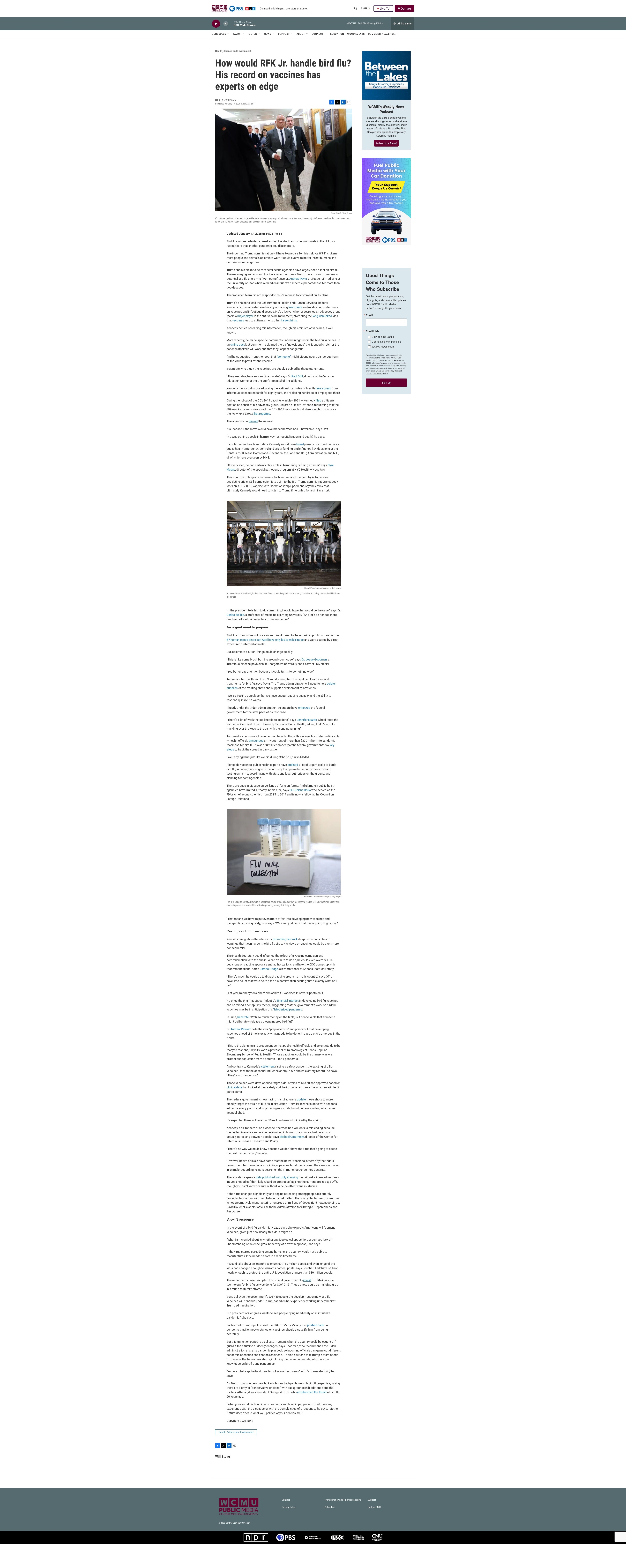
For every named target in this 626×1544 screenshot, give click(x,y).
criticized (304, 707)
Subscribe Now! (386, 143)
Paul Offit (297, 376)
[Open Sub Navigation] (228, 34)
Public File (330, 1507)
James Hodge (269, 969)
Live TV (384, 8)
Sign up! (386, 382)
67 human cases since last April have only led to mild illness (265, 639)
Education (337, 34)
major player (245, 316)
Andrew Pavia (298, 278)
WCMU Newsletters (383, 346)
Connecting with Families (386, 341)
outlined (293, 764)
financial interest (288, 1000)
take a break (323, 388)
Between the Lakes (383, 337)
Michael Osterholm (292, 1136)
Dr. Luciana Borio (300, 790)
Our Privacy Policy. (380, 373)
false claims (289, 320)
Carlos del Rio (235, 614)
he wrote (243, 1017)
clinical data (234, 1087)
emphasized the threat (312, 1392)
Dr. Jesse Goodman (314, 659)
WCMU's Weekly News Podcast (386, 109)
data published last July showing (277, 1177)
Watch (237, 34)
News (267, 34)
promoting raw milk (285, 939)
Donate (406, 8)
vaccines (238, 320)
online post (237, 344)
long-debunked (322, 316)
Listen (253, 34)
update (301, 1099)
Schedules (219, 34)
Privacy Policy (289, 1507)
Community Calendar (382, 34)
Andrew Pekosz (241, 1029)
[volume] (226, 23)
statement (268, 1066)
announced (256, 740)
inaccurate (295, 307)
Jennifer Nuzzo (307, 719)
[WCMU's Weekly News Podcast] (386, 75)
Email (369, 315)
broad (300, 444)
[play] (216, 24)
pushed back (315, 1325)
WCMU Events (356, 34)
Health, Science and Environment (233, 51)
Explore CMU (374, 1507)
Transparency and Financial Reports (343, 1500)
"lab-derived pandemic (287, 1009)
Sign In (365, 8)
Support (284, 34)
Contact (286, 1500)
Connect (317, 34)
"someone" (284, 356)
